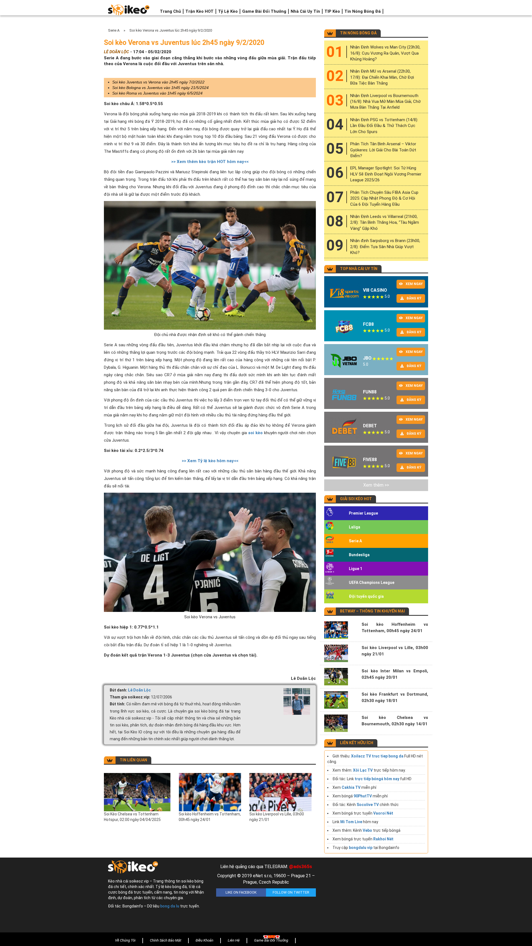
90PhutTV (363, 796)
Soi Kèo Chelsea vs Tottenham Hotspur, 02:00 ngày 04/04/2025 (132, 817)
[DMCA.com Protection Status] (374, 896)
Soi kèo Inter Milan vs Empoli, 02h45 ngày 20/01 (395, 674)
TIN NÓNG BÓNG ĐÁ (358, 33)
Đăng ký (413, 298)
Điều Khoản (204, 940)
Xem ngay (414, 284)
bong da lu (169, 906)
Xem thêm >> (376, 485)
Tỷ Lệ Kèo (228, 11)
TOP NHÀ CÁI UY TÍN (358, 268)
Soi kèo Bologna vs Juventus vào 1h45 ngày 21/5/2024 (160, 87)
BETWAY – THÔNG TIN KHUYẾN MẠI (372, 611)
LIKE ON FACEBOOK (241, 892)
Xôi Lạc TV (363, 770)
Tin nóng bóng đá (362, 11)
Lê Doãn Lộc (139, 690)
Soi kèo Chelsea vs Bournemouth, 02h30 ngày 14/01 (395, 720)
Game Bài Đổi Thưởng (264, 11)
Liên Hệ (234, 940)
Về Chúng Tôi (125, 940)
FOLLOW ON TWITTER (291, 892)
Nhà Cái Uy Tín (305, 11)
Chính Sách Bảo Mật (165, 940)
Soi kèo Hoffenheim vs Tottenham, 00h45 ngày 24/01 (210, 817)
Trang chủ (170, 11)
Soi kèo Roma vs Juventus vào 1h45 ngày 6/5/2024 (157, 93)
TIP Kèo (332, 11)
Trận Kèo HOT (199, 11)
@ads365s (300, 866)
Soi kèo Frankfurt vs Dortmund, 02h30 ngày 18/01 (395, 697)
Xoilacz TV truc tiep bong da (377, 756)
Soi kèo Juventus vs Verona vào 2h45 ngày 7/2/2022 (158, 82)
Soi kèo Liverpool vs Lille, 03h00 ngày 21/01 (276, 817)
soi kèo (255, 432)
